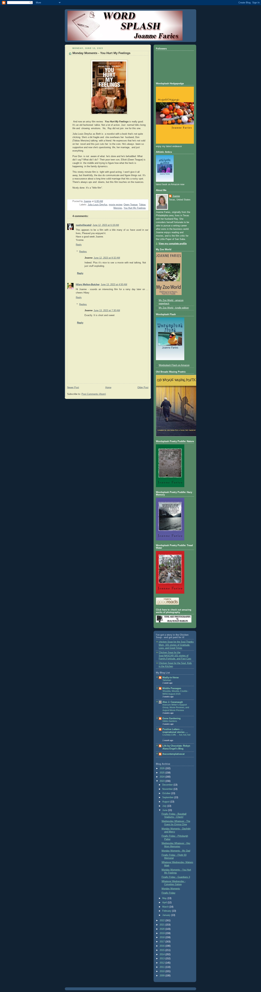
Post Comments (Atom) (93, 394)
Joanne (176, 196)
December (167, 785)
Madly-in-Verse (170, 677)
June (165, 810)
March (165, 907)
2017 (162, 941)
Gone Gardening (171, 718)
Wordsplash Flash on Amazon (174, 365)
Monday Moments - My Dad (176, 851)
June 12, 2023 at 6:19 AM (106, 225)
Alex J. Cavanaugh (172, 702)
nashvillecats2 (83, 225)
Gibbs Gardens (169, 721)
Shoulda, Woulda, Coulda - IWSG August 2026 (175, 692)
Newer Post (73, 387)
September (168, 797)
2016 (162, 946)
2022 (162, 920)
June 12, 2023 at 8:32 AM (107, 258)
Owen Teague (131, 204)
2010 (162, 971)
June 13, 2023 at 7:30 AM (107, 310)
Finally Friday (168, 893)
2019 (162, 933)
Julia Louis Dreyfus (97, 204)
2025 (162, 772)
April (165, 902)
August (166, 801)
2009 (162, 975)
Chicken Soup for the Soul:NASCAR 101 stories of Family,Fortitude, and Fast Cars (175, 655)
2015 (162, 950)
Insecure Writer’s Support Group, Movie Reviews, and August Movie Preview (175, 708)
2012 (162, 963)
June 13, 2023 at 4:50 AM (114, 284)
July (164, 806)
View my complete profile (173, 243)
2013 (162, 958)
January (166, 915)
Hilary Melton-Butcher (88, 284)
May (164, 898)
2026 (162, 768)
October (166, 793)
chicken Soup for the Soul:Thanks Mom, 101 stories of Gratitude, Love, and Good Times (176, 645)
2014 (162, 954)
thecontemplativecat (173, 754)
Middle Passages (171, 688)
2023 (162, 781)
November (167, 789)
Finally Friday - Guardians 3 (176, 877)
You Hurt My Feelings (135, 208)
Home (108, 387)
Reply (79, 244)
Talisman (166, 680)
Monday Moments (171, 888)
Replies (83, 251)
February (167, 911)
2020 (162, 929)
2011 (162, 967)
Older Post (142, 387)
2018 (162, 937)
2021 (162, 925)
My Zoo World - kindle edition (174, 308)
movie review (115, 204)
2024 (162, 777)
